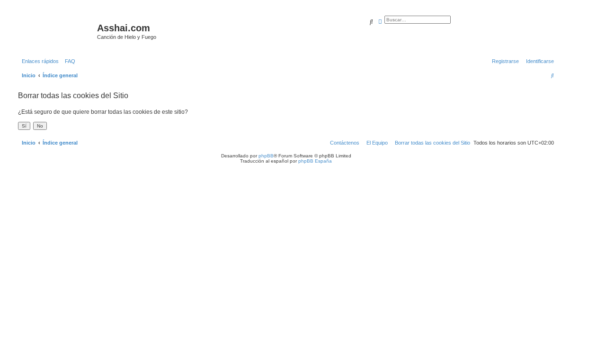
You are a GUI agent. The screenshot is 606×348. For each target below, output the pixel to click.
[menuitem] (68, 61)
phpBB (266, 155)
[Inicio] (56, 31)
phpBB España (315, 161)
